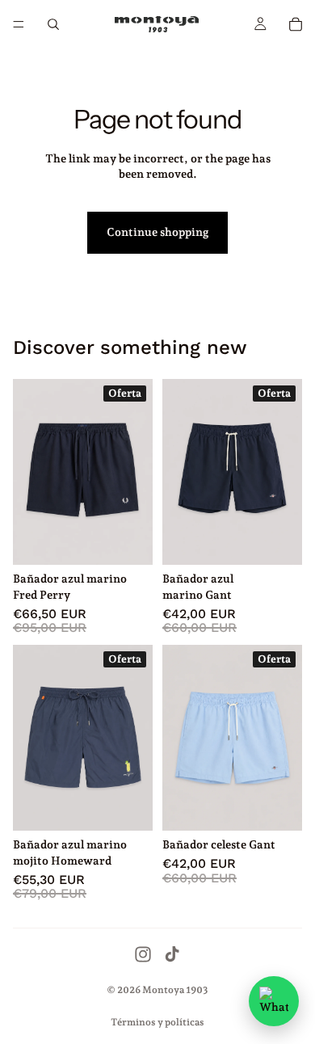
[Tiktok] (172, 954)
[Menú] (18, 24)
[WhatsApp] (274, 1001)
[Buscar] (53, 24)
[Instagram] (143, 954)
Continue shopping (157, 231)
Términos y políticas (157, 1022)
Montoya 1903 (175, 990)
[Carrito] (295, 24)
